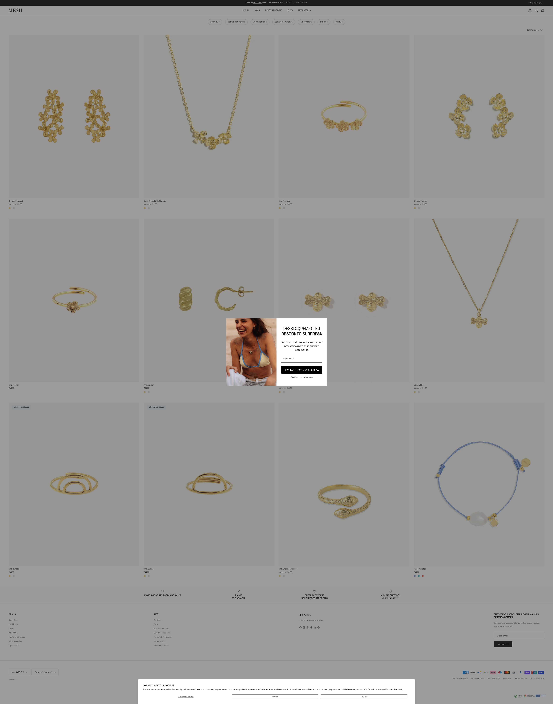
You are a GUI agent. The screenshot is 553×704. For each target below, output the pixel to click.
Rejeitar (364, 696)
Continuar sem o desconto (302, 377)
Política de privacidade (392, 689)
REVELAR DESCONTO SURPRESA (302, 370)
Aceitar (275, 696)
